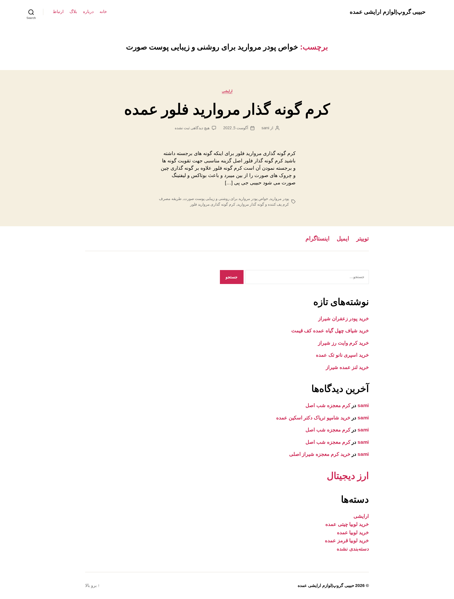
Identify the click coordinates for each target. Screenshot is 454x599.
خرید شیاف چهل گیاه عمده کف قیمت (330, 330)
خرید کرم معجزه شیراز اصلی (319, 454)
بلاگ (73, 11)
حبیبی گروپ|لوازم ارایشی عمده (388, 12)
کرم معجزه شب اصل (328, 405)
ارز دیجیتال (348, 475)
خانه (103, 11)
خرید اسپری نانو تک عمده (342, 355)
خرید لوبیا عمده (353, 532)
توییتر (362, 238)
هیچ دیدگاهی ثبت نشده (192, 128)
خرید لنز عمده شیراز (347, 367)
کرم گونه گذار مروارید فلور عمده (227, 109)
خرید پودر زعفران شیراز (343, 318)
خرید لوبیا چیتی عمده (347, 524)
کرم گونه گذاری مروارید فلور (212, 204)
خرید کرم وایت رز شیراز (343, 343)
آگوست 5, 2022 (235, 128)
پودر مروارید (279, 199)
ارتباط (58, 11)
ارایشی (227, 91)
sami (265, 128)
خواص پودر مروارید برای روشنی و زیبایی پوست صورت (225, 199)
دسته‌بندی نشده (353, 548)
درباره (88, 11)
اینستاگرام (318, 238)
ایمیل (343, 238)
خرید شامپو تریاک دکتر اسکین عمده (313, 417)
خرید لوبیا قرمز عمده (347, 540)
